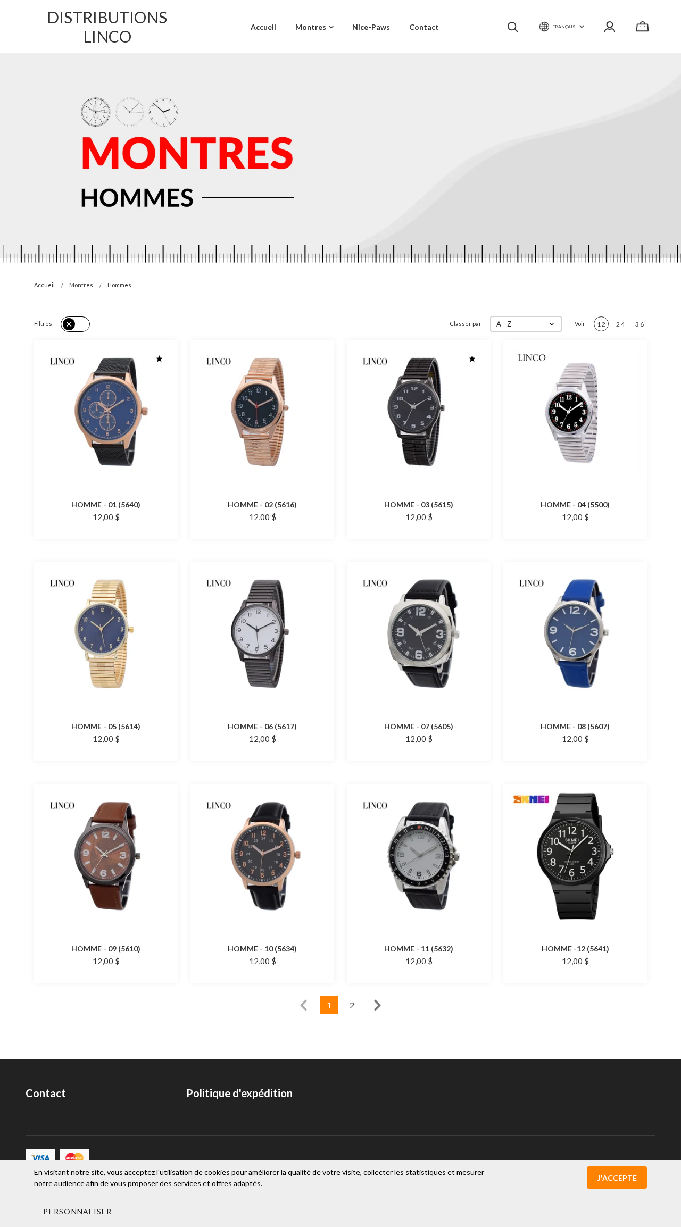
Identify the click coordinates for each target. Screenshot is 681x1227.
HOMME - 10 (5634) (262, 948)
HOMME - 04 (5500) (575, 504)
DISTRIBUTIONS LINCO (107, 26)
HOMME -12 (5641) (575, 948)
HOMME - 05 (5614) (105, 726)
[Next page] (377, 1005)
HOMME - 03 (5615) (418, 504)
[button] (526, 324)
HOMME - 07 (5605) (418, 726)
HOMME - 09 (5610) (105, 948)
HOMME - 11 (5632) (418, 948)
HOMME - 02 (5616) (262, 504)
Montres (81, 284)
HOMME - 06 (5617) (262, 726)
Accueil (44, 284)
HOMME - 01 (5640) (105, 504)
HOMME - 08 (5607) (575, 726)
